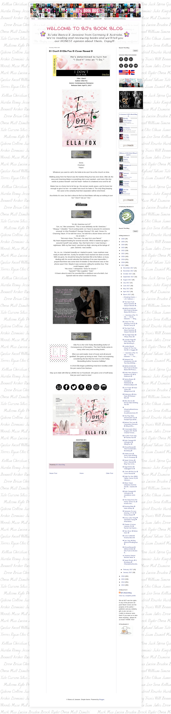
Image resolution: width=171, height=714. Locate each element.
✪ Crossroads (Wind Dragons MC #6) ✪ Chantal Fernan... (130, 431)
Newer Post (53, 473)
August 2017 (127, 280)
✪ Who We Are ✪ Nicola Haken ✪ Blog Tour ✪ (130, 402)
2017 (123, 265)
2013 (123, 585)
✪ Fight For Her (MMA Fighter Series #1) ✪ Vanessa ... (130, 478)
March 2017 (127, 294)
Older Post (109, 473)
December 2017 (128, 268)
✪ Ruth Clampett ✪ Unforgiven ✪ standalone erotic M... (129, 494)
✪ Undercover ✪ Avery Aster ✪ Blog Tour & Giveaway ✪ (130, 455)
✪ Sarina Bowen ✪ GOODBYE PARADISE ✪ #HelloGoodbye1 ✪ (130, 382)
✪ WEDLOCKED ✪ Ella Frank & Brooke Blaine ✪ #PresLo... (130, 310)
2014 (123, 582)
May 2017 (126, 288)
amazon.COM (98, 18)
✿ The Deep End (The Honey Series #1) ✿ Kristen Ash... (130, 501)
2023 (123, 247)
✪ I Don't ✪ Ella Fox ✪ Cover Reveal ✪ (130, 472)
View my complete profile (127, 596)
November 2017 (128, 271)
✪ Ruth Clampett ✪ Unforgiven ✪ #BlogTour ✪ (129, 442)
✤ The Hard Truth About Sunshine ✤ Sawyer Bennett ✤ (129, 330)
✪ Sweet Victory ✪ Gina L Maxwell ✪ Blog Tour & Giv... (129, 462)
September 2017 (128, 277)
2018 (123, 262)
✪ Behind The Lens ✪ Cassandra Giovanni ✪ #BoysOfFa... (130, 424)
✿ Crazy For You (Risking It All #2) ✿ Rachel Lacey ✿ (130, 323)
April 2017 (126, 291)
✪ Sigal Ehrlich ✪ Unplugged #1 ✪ (129, 468)
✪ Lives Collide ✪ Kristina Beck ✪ (129, 536)
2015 (123, 579)
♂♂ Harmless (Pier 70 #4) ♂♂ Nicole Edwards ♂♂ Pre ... (130, 354)
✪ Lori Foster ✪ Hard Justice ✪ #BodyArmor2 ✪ (130, 389)
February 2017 (128, 569)
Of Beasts (126, 128)
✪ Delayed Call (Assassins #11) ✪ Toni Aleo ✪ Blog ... (130, 361)
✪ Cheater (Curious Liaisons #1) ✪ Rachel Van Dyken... (130, 526)
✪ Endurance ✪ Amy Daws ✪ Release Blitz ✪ (130, 396)
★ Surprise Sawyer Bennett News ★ (129, 556)
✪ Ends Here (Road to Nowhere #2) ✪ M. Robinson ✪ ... (130, 374)
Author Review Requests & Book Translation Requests (54, 18)
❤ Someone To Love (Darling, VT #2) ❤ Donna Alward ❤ (129, 513)
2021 (123, 253)
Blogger (101, 699)
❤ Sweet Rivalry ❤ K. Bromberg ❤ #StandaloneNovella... (130, 563)
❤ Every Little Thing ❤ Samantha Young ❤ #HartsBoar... (130, 519)
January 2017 (128, 572)
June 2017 (126, 286)
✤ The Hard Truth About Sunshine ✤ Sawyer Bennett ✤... (130, 303)
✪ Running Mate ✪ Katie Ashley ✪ (129, 507)
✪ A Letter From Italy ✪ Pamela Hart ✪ (130, 436)
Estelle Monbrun (128, 122)
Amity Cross (126, 138)
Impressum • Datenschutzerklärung (114, 18)
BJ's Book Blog (126, 593)
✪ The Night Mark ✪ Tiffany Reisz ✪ (129, 335)
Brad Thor (127, 161)
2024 (123, 244)
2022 (123, 250)
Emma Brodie (127, 193)
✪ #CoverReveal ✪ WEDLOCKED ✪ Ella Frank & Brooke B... (130, 550)
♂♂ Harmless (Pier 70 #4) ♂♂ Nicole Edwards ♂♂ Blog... (130, 317)
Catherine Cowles (128, 177)
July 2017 (126, 283)
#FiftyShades (78, 18)
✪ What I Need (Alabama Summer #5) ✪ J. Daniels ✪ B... (130, 485)
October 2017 (128, 274)
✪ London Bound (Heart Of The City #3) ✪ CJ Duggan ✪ (130, 348)
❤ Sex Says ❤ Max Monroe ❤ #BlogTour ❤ (130, 542)
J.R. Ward (127, 169)
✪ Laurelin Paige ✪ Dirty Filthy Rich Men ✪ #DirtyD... (129, 341)
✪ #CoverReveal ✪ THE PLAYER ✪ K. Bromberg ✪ (130, 449)
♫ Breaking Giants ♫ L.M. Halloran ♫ (130, 298)
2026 (123, 239)
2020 (123, 256)
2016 (123, 576)
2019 (123, 259)
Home (33, 18)
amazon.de (87, 18)
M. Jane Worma (128, 129)
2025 (123, 242)
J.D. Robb (127, 185)
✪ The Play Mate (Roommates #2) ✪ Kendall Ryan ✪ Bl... (130, 417)
